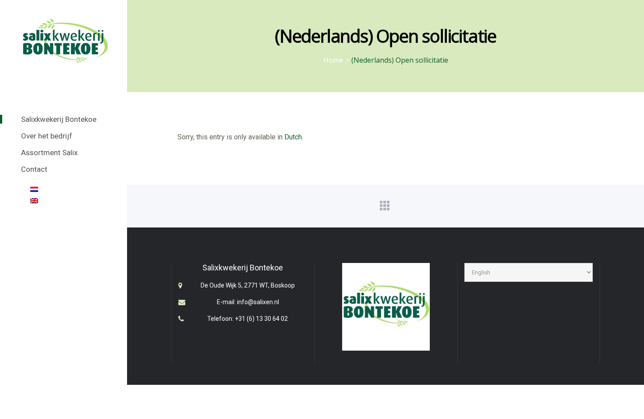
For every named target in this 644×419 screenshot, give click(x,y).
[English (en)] (34, 201)
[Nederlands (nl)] (34, 190)
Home (333, 60)
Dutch (293, 137)
